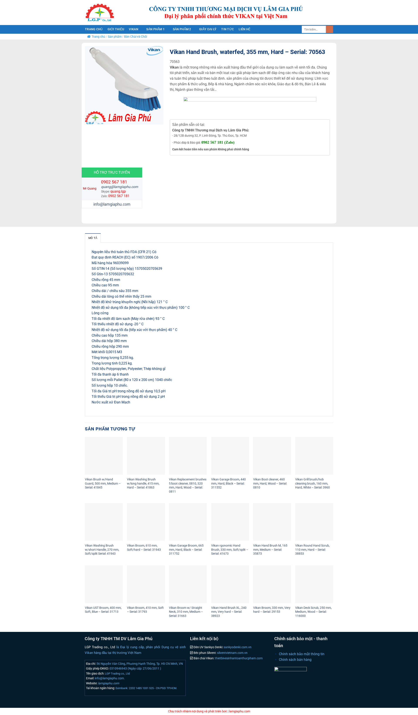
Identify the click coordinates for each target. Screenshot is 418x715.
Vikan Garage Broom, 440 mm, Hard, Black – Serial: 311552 (228, 483)
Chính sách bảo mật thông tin (301, 654)
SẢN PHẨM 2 (182, 29)
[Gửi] (329, 29)
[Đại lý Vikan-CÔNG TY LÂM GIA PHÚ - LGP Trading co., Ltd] (108, 12)
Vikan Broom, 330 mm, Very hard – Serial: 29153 (271, 610)
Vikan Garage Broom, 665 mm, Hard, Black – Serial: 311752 (186, 550)
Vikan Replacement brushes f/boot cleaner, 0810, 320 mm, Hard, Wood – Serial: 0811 (187, 485)
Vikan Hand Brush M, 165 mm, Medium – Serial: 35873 (270, 550)
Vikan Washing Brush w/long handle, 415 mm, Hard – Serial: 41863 (143, 483)
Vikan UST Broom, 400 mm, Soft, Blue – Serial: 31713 (103, 610)
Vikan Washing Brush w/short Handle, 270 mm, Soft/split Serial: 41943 (102, 550)
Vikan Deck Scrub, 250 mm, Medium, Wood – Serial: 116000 (313, 612)
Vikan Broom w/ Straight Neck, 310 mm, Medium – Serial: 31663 (186, 612)
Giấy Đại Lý (207, 29)
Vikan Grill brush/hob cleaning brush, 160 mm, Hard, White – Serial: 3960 (312, 483)
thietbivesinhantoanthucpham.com (238, 658)
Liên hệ (244, 29)
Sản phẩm (114, 37)
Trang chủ (94, 29)
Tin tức (227, 29)
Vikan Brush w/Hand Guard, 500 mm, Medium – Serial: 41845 (103, 483)
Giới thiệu (116, 29)
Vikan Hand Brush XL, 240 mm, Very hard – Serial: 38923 (228, 612)
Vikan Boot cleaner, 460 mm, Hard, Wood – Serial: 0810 (270, 483)
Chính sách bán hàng (295, 660)
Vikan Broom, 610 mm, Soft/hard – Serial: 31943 (144, 548)
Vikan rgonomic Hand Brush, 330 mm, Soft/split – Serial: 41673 (229, 550)
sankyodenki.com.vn (237, 647)
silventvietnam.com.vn (232, 653)
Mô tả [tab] (92, 238)
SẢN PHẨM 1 (155, 29)
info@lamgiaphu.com (111, 204)
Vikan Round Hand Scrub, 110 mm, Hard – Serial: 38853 (312, 550)
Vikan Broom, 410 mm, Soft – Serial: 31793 (145, 610)
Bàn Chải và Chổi (135, 37)
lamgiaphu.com (108, 683)
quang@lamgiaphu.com (119, 187)
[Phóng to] (90, 119)
